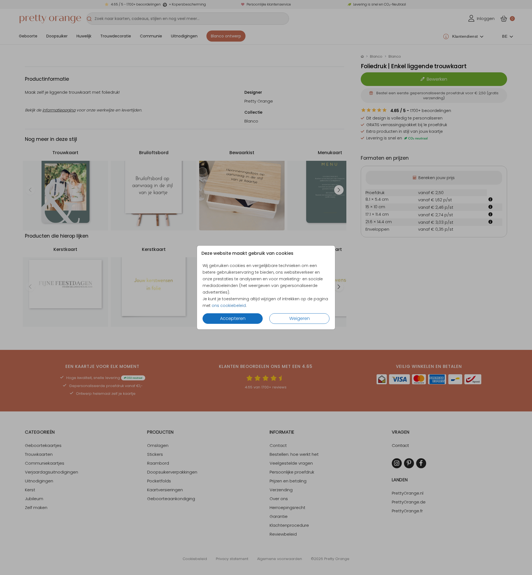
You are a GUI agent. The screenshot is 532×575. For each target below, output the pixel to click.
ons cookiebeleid (229, 305)
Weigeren (299, 318)
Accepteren (232, 318)
